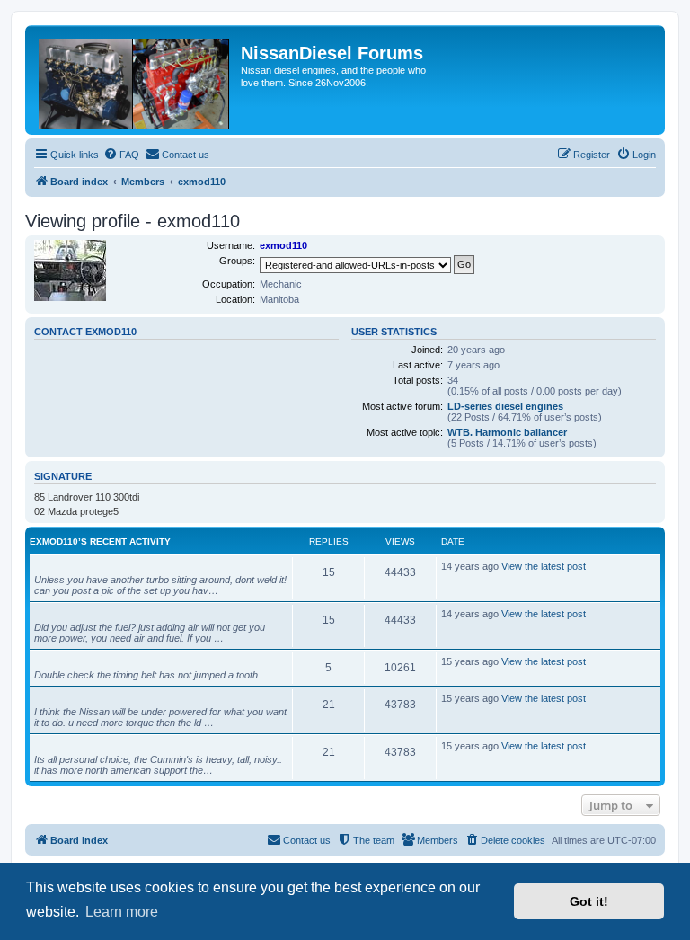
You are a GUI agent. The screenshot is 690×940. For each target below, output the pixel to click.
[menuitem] (121, 154)
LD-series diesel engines (505, 406)
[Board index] (135, 80)
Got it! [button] (589, 901)
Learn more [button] (121, 911)
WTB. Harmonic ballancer (507, 432)
